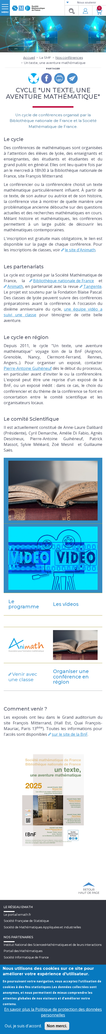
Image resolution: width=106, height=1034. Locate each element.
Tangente (92, 286)
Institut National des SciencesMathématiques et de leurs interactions (53, 945)
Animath (15, 286)
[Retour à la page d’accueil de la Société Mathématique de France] (28, 6)
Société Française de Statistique (26, 921)
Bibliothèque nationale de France (63, 280)
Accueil (29, 58)
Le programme (23, 604)
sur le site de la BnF (70, 734)
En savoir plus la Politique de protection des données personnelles (53, 1012)
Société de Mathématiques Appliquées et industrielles (42, 927)
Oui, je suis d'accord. (23, 1026)
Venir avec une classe (22, 677)
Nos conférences (69, 58)
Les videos (66, 604)
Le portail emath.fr (17, 914)
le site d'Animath (80, 250)
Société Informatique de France (26, 957)
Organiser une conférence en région (71, 676)
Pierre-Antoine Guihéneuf (28, 368)
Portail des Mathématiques (23, 951)
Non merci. (57, 1026)
